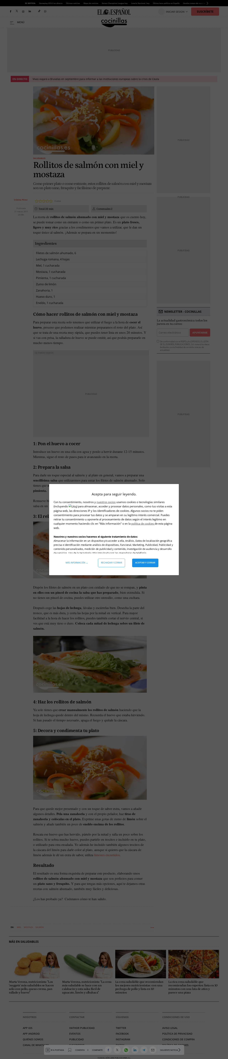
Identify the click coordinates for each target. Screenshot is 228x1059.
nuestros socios (106, 502)
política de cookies (143, 523)
